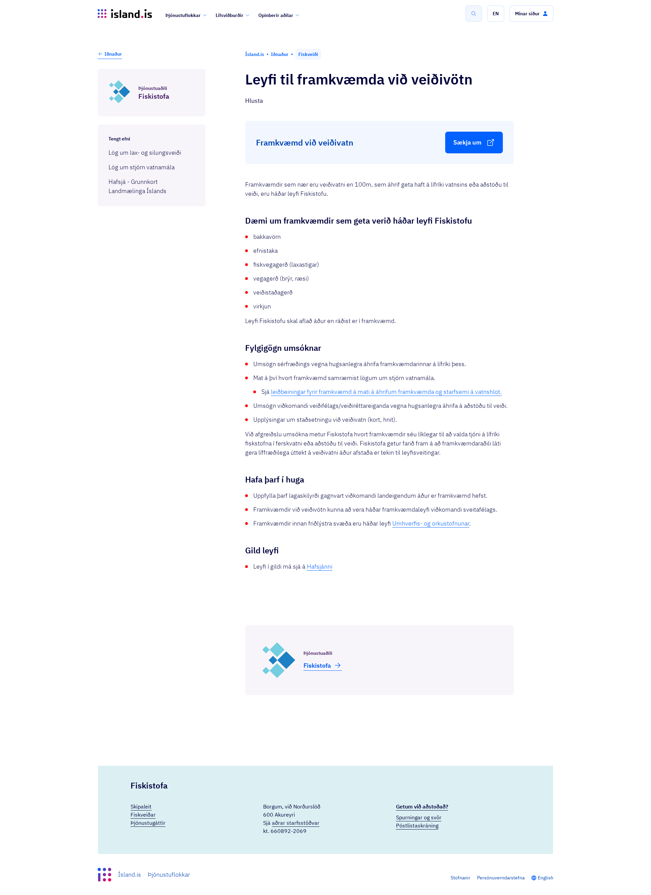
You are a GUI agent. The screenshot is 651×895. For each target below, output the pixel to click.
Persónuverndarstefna (501, 878)
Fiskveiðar (143, 814)
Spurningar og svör (418, 817)
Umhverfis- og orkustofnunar (430, 523)
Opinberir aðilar (275, 15)
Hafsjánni (319, 566)
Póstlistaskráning (417, 825)
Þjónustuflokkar (183, 15)
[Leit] (474, 13)
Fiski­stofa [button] (317, 665)
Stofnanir (460, 878)
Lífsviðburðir (229, 15)
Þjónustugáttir (148, 822)
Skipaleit (141, 806)
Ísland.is (129, 874)
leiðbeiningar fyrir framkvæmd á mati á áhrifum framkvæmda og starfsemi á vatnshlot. (386, 392)
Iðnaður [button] (113, 54)
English (545, 878)
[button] (495, 13)
